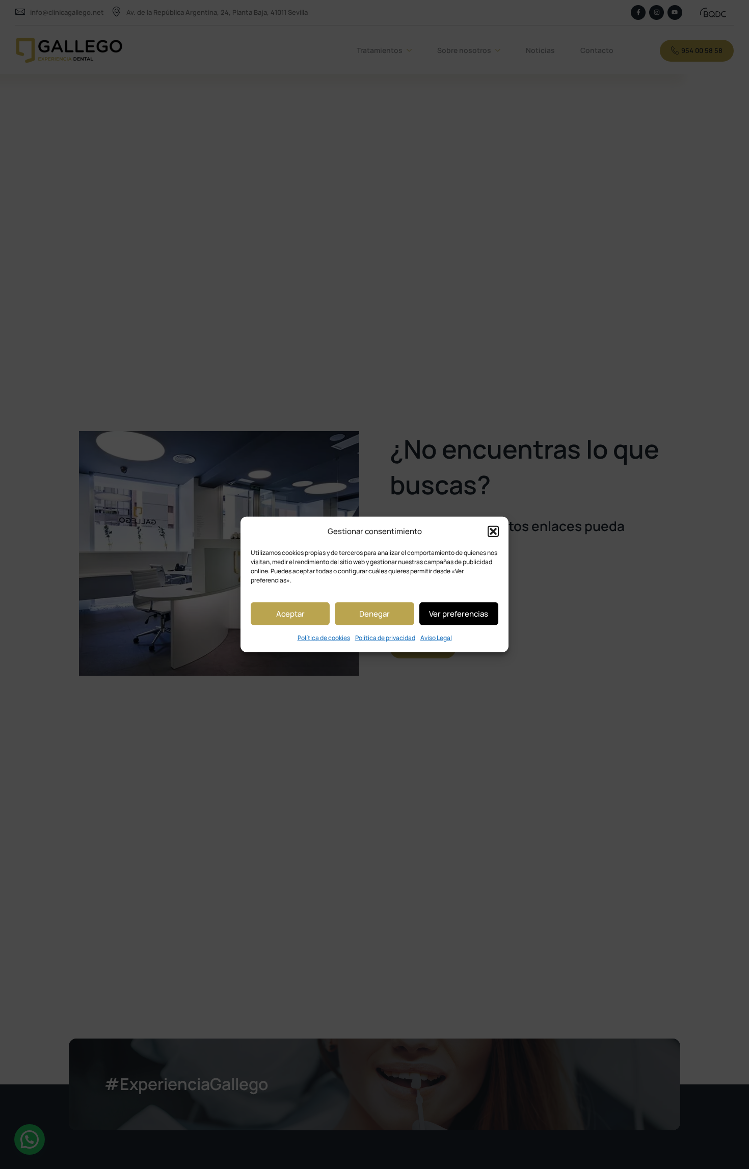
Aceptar (290, 613)
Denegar (374, 613)
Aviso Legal (436, 637)
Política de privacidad (385, 637)
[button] (493, 531)
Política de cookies (324, 637)
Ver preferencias (458, 613)
